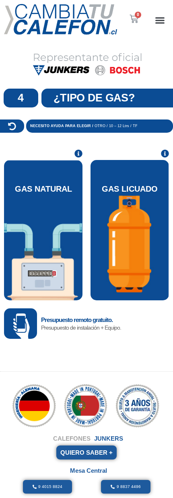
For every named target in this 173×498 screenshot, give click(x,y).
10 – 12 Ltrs (119, 126)
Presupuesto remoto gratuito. (77, 319)
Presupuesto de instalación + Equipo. (81, 327)
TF (135, 126)
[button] (160, 20)
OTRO (100, 126)
